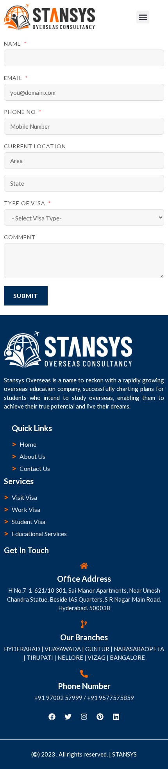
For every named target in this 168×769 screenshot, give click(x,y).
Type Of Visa (24, 203)
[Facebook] (52, 717)
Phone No (20, 111)
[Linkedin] (116, 717)
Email (13, 78)
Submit (25, 295)
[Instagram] (84, 717)
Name (12, 43)
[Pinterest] (100, 717)
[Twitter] (68, 717)
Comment (20, 237)
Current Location (35, 146)
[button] (142, 17)
